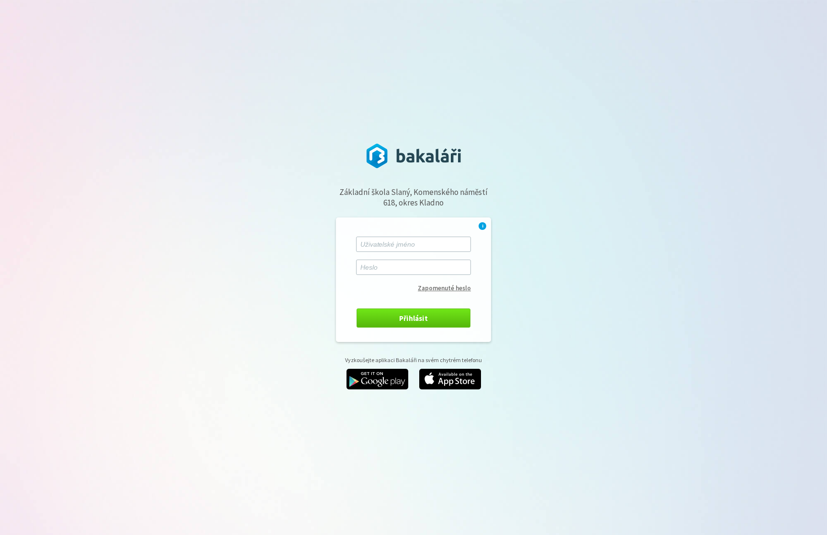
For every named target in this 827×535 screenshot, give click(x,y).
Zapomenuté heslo (444, 288)
